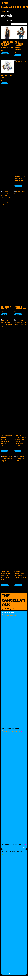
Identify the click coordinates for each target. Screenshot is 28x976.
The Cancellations (13, 600)
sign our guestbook (14, 973)
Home (3, 11)
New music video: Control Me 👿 (14, 844)
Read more (4, 314)
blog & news (8, 612)
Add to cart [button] (17, 55)
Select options (5, 53)
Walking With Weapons (10, 729)
